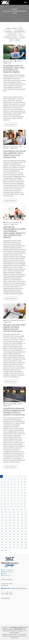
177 (6, 539)
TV (20, 34)
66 (24, 495)
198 (6, 547)
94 (11, 506)
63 (14, 495)
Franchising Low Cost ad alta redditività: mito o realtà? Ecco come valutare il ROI (14, 154)
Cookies (4, 573)
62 (11, 495)
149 (6, 528)
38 (11, 487)
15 (14, 479)
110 (18, 512)
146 (22, 525)
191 (6, 545)
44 (5, 490)
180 (18, 539)
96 (18, 506)
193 (14, 545)
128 (6, 520)
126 (26, 517)
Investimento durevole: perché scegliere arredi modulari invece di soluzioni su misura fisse (14, 411)
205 (6, 550)
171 (10, 536)
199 (10, 547)
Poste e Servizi (12, 34)
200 (14, 547)
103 (17, 509)
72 (18, 498)
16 (18, 479)
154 (26, 528)
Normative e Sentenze (11, 37)
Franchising (8, 31)
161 (26, 531)
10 (25, 476)
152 (18, 528)
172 (14, 536)
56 (18, 493)
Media (17, 40)
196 (26, 545)
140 (26, 523)
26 (24, 482)
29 (8, 484)
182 (26, 539)
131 (18, 520)
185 (10, 542)
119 (26, 514)
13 (8, 479)
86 (11, 504)
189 (26, 542)
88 (18, 504)
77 (8, 501)
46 (11, 490)
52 (5, 493)
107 (6, 512)
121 (6, 517)
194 (18, 545)
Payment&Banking (19, 31)
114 (6, 514)
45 (8, 490)
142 (6, 525)
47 (14, 490)
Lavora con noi (6, 575)
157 (10, 531)
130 (14, 520)
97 (21, 506)
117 (18, 514)
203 (26, 547)
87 (14, 504)
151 (14, 528)
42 (24, 487)
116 (14, 514)
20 (5, 482)
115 (10, 514)
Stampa (22, 37)
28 (5, 484)
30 (11, 484)
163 (6, 534)
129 (10, 520)
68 (5, 498)
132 (22, 520)
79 (14, 501)
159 (18, 531)
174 (22, 536)
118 (22, 514)
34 (24, 484)
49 (21, 490)
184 (6, 542)
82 (24, 501)
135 (6, 523)
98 (24, 506)
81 (21, 501)
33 (21, 484)
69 (8, 498)
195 (22, 545)
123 (14, 517)
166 (18, 534)
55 (14, 493)
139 (22, 523)
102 (13, 509)
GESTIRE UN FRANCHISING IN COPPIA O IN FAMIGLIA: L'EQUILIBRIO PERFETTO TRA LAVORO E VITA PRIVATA (14, 232)
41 (21, 487)
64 (18, 495)
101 (9, 509)
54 (11, 493)
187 (18, 542)
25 (21, 482)
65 (21, 495)
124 (18, 517)
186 (14, 542)
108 (10, 512)
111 (22, 512)
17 (21, 479)
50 (24, 490)
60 (5, 495)
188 (22, 542)
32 (18, 484)
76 (5, 501)
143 (10, 525)
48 (18, 490)
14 (11, 479)
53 (8, 493)
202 (22, 547)
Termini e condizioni (7, 570)
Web (11, 40)
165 (14, 534)
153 (22, 528)
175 (26, 536)
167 (22, 534)
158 (14, 531)
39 (14, 487)
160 (22, 531)
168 (26, 534)
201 (18, 547)
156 (6, 531)
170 (6, 536)
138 (18, 523)
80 (18, 501)
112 (26, 512)
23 (14, 482)
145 (18, 525)
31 (14, 484)
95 (14, 506)
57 (21, 493)
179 (14, 539)
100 (5, 509)
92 (5, 506)
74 (24, 498)
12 (5, 479)
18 (24, 479)
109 (14, 512)
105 (25, 509)
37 (8, 487)
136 (10, 523)
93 (8, 506)
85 (8, 504)
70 (11, 498)
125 (22, 517)
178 (10, 539)
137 (14, 523)
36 (5, 487)
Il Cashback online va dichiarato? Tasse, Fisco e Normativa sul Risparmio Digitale (14, 68)
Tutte (20, 28)
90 (24, 504)
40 (18, 487)
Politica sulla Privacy (7, 572)
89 (21, 504)
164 (10, 534)
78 (11, 501)
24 (18, 482)
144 (14, 525)
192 (10, 545)
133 (26, 520)
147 (26, 525)
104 (21, 509)
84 (5, 504)
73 (21, 498)
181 (22, 539)
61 (8, 495)
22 (11, 482)
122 (10, 517)
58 (24, 493)
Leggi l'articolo (10, 124)
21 (8, 482)
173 (18, 536)
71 (14, 498)
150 (10, 528)
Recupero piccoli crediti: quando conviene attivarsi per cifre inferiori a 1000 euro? (14, 328)
